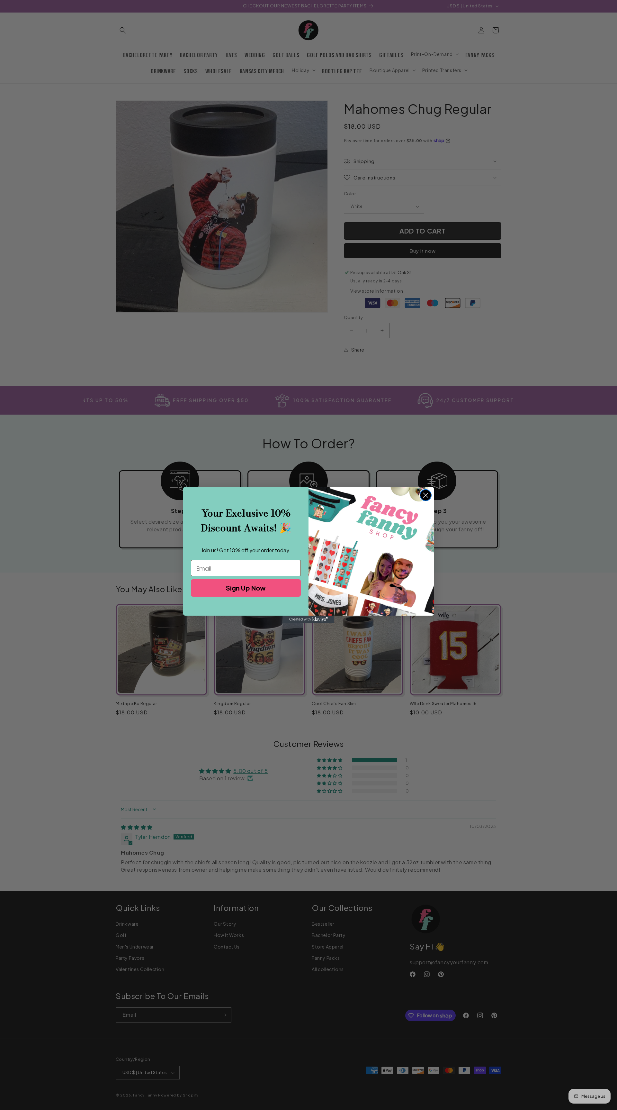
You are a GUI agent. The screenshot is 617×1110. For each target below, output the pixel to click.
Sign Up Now (246, 588)
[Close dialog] (425, 495)
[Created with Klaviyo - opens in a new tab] (308, 619)
